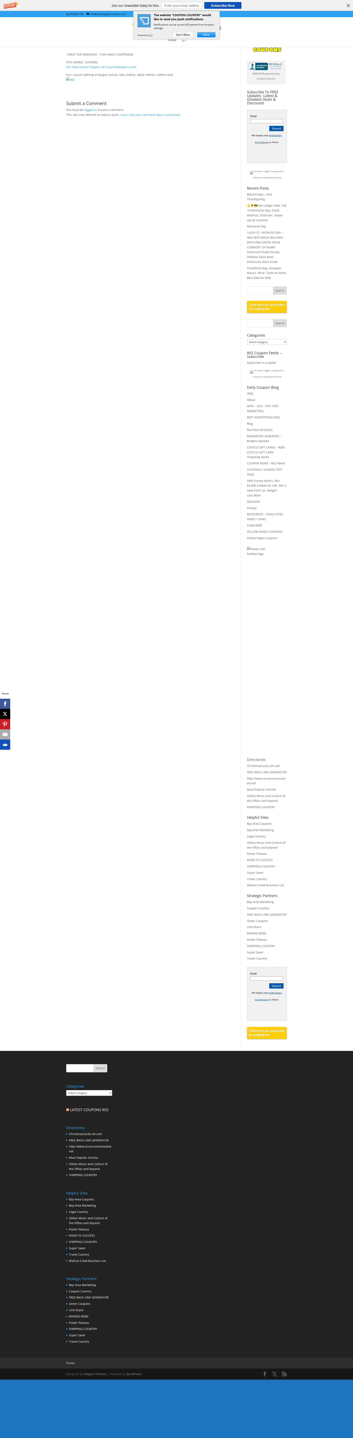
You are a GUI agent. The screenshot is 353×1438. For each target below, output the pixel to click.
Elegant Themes (95, 1374)
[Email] (5, 734)
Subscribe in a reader (262, 363)
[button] (176, 5)
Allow (206, 34)
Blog (250, 424)
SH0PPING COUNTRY (261, 807)
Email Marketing (262, 142)
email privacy (275, 135)
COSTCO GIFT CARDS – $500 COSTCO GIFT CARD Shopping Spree (266, 452)
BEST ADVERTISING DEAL (263, 417)
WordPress (134, 1374)
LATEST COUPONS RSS (89, 1109)
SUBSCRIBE (254, 525)
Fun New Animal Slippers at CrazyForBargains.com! (101, 67)
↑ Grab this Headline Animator (267, 177)
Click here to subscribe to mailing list (267, 307)
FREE (250, 394)
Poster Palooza (257, 854)
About (251, 400)
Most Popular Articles (261, 789)
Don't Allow (183, 34)
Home (172, 40)
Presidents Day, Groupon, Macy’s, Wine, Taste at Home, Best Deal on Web (267, 273)
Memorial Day (256, 226)
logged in (90, 110)
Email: (253, 116)
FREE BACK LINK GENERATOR (267, 772)
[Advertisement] (263, 626)
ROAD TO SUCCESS (260, 860)
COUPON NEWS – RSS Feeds (266, 463)
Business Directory (260, 430)
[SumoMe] (5, 745)
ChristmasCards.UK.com (263, 766)
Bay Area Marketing (260, 830)
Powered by (143, 35)
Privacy (252, 508)
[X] (5, 714)
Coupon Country (258, 908)
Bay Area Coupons (259, 824)
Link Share (254, 927)
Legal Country (256, 836)
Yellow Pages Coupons (262, 538)
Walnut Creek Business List (265, 885)
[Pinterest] (5, 724)
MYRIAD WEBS (256, 933)
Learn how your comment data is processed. (150, 115)
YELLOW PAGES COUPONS (264, 532)
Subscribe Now (223, 5)
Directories (256, 759)
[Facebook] (5, 704)
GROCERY (253, 502)
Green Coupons (257, 921)
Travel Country (257, 879)
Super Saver (255, 873)
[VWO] (154, 35)
